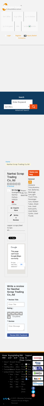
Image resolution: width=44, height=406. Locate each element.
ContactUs (21, 38)
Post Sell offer (17, 384)
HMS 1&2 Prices (23, 381)
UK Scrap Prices (23, 374)
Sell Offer (6, 16)
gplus (33, 395)
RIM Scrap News (29, 366)
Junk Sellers (30, 16)
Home (8, 162)
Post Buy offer (11, 384)
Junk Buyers (8, 26)
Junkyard (7, 372)
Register (18, 36)
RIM (17, 26)
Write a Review (16, 217)
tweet (33, 391)
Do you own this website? (14, 264)
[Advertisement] (22, 68)
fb (33, 387)
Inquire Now (16, 209)
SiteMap (7, 367)
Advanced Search (22, 110)
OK (21, 264)
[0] (16, 312)
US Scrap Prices (23, 366)
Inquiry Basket (32, 36)
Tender (26, 26)
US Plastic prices (23, 389)
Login (9, 36)
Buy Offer (18, 16)
